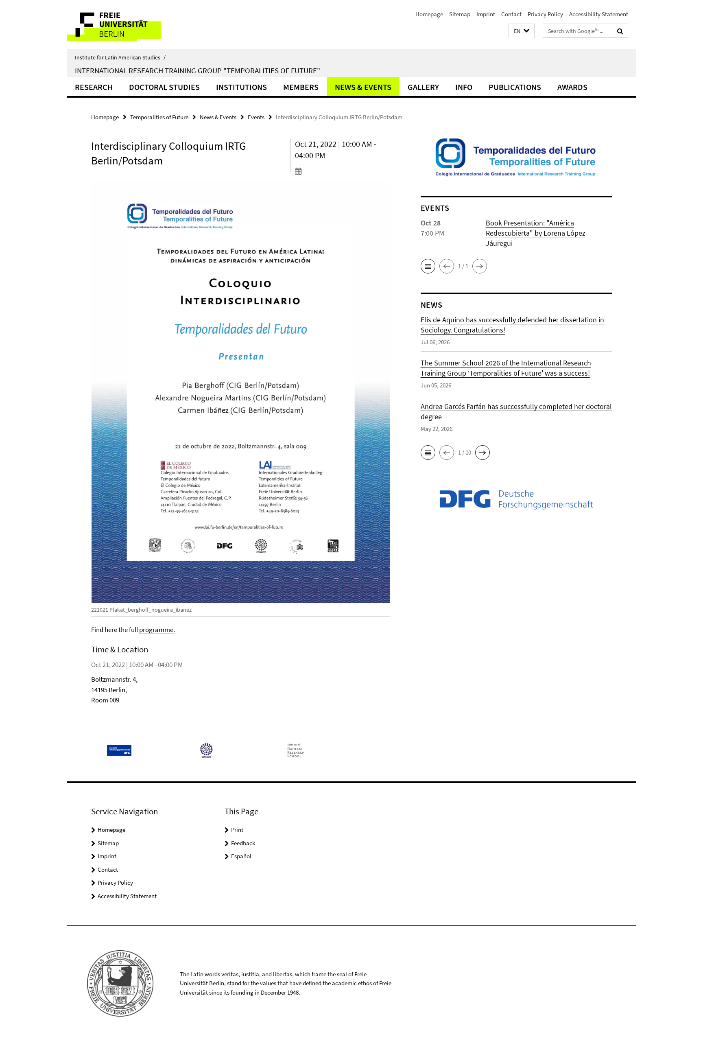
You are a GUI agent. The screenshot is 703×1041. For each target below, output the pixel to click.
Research (94, 87)
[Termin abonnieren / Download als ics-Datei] (342, 171)
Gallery (423, 87)
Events (256, 117)
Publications (515, 87)
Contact (511, 14)
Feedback (243, 843)
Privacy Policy (545, 14)
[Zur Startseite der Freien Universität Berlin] (135, 24)
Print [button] (237, 829)
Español (241, 856)
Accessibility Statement (598, 14)
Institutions (241, 87)
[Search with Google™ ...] (620, 30)
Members (301, 87)
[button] (522, 31)
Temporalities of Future (159, 117)
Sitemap (459, 14)
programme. (157, 629)
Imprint (485, 14)
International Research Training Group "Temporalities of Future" (197, 70)
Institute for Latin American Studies (120, 57)
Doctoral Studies (164, 87)
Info (463, 87)
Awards (572, 87)
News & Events (363, 87)
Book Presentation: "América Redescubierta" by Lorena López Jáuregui (535, 233)
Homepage (429, 14)
